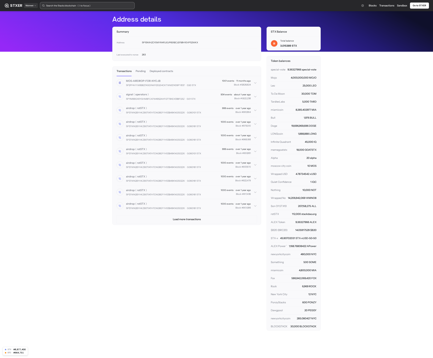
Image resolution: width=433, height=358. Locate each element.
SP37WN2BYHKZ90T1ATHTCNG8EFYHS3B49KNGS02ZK (155, 112)
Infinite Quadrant (281, 141)
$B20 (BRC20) (279, 230)
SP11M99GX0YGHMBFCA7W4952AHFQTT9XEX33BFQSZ (155, 98)
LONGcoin (277, 133)
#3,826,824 (245, 84)
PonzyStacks (278, 302)
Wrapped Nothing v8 (278, 198)
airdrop (130, 108)
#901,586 (246, 207)
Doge (274, 125)
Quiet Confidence (281, 181)
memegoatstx (279, 149)
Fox (273, 278)
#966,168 (246, 139)
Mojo (274, 77)
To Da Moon (278, 93)
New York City (279, 294)
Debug (160, 94)
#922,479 (246, 180)
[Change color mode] (362, 5)
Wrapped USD (279, 174)
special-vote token (278, 69)
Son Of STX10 (279, 206)
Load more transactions (187, 219)
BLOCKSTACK (279, 326)
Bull (273, 117)
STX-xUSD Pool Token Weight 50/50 (274, 238)
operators (141, 94)
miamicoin (277, 109)
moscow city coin (281, 165)
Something (277, 262)
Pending (141, 71)
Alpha (274, 157)
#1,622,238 (245, 98)
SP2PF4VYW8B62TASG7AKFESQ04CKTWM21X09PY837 (155, 85)
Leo (273, 85)
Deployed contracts (161, 71)
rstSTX (141, 108)
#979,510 (246, 125)
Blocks (373, 5)
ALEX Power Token (279, 246)
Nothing (275, 190)
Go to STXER (419, 5)
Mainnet (29, 5)
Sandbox (402, 5)
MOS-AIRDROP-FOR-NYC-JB (143, 80)
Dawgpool (277, 310)
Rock (274, 286)
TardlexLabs (278, 101)
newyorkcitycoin (280, 254)
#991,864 (246, 112)
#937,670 (246, 166)
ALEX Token (278, 222)
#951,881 (246, 153)
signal (129, 94)
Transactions (386, 5)
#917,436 (246, 194)
